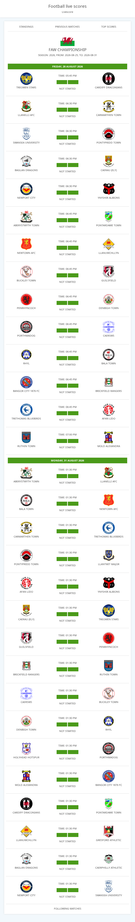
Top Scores (108, 26)
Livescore (67, 12)
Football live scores (67, 6)
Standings (26, 26)
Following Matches (67, 908)
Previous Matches (67, 26)
